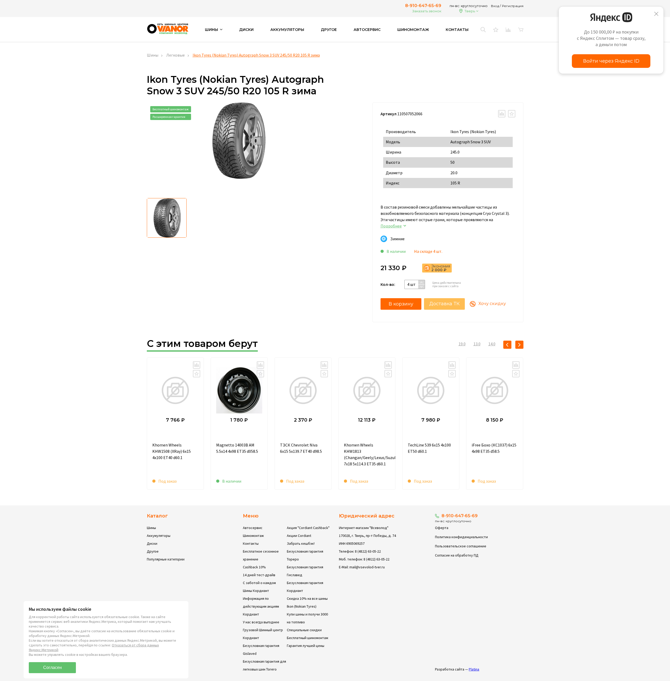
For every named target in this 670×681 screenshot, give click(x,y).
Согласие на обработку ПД (456, 555)
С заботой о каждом (259, 582)
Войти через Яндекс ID (611, 61)
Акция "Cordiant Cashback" (308, 527)
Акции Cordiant (299, 535)
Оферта (441, 527)
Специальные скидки (304, 630)
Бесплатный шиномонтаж (171, 109)
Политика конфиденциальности (461, 537)
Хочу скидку (492, 303)
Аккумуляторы (287, 29)
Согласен (52, 667)
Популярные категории (166, 559)
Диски (246, 29)
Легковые (175, 55)
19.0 (462, 343)
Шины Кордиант (256, 590)
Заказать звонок (426, 11)
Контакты (457, 29)
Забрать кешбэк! (301, 543)
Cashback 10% (254, 567)
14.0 (491, 343)
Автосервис (367, 29)
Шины (152, 55)
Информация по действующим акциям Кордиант (261, 606)
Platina (474, 669)
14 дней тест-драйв (259, 575)
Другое (329, 29)
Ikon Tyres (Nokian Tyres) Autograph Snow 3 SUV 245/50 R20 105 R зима (256, 55)
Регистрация (512, 6)
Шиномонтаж (413, 29)
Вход (495, 6)
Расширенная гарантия (169, 117)
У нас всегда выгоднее (261, 622)
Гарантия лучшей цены (305, 645)
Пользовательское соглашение (460, 546)
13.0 (477, 343)
